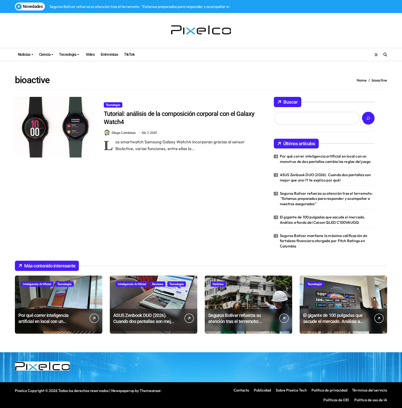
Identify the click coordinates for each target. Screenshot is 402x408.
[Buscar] (368, 118)
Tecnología (67, 54)
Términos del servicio (369, 390)
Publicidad (262, 390)
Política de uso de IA (370, 400)
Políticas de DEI (336, 400)
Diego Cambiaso (124, 133)
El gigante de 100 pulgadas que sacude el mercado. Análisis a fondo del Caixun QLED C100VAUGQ (322, 219)
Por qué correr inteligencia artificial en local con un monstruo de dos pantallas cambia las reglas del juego (325, 159)
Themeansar (150, 390)
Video (90, 54)
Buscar (290, 102)
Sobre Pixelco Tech (291, 390)
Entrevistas (109, 54)
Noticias (24, 54)
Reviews (157, 284)
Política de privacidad (329, 390)
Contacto (241, 390)
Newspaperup (122, 390)
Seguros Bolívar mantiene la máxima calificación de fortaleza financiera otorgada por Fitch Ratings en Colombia (323, 240)
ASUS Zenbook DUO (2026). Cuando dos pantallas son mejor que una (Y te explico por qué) (325, 177)
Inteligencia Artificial (37, 284)
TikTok (129, 54)
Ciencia (45, 54)
